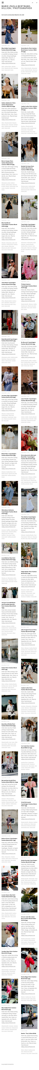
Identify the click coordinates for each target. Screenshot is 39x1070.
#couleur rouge (14, 357)
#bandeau (23, 126)
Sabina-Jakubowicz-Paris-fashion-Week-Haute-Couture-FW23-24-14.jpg (9, 104)
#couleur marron (5, 629)
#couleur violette (25, 418)
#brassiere (23, 589)
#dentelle (15, 686)
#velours (28, 769)
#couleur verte (13, 629)
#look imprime (31, 940)
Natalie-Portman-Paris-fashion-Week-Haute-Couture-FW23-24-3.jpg (27, 168)
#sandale (7, 188)
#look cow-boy (5, 473)
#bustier (23, 997)
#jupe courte (24, 129)
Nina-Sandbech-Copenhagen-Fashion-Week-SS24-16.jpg (9, 224)
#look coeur (11, 246)
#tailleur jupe (30, 133)
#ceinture (11, 124)
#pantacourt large (25, 827)
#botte (3, 684)
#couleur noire (7, 126)
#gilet (35, 418)
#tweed (35, 133)
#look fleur (4, 359)
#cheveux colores (10, 798)
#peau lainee (31, 766)
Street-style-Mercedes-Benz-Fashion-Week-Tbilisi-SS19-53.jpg (28, 918)
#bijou (3, 123)
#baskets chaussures (26, 938)
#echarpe (6, 246)
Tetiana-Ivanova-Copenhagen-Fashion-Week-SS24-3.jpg (29, 285)
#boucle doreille (8, 123)
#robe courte (13, 248)
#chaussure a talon (6, 183)
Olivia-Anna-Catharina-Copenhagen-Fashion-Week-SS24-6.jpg (9, 511)
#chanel (26, 1050)
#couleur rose (5, 800)
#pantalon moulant (6, 745)
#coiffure (8, 530)
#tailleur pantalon (11, 475)
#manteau (4, 633)
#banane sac (4, 578)
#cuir (14, 472)
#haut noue (11, 415)
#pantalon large (13, 1029)
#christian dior (32, 708)
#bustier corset (5, 124)
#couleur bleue (8, 66)
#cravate (10, 686)
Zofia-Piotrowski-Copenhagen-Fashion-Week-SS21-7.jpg (29, 804)
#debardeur (6, 302)
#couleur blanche (10, 413)
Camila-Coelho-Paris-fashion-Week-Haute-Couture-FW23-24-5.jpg (29, 108)
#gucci (32, 362)
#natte (11, 533)
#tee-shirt (6, 420)
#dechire (13, 66)
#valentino (9, 974)
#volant (9, 862)
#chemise (4, 413)
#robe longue (12, 186)
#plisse (3, 360)
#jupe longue (10, 417)
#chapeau (4, 472)
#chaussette (8, 856)
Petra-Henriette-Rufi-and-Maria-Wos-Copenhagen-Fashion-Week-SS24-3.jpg (28, 457)
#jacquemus (31, 762)
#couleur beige (9, 244)
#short (13, 535)
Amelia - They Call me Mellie (28, 1033)
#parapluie (27, 249)
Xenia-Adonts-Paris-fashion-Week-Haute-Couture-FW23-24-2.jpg (29, 50)
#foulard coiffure (12, 531)
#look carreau (11, 687)
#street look (7, 70)
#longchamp (27, 651)
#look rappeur (24, 942)
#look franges (27, 480)
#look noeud (24, 825)
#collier (12, 626)
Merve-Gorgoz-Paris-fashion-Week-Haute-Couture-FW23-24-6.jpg (8, 162)
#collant (7, 684)
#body (3, 66)
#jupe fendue (4, 687)
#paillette (4, 535)
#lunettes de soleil (8, 68)
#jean (3, 68)
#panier (7, 186)
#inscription (4, 417)
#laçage (33, 997)
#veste (11, 70)
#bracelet (14, 123)
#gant (13, 742)
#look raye (4, 973)
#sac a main (4, 249)
